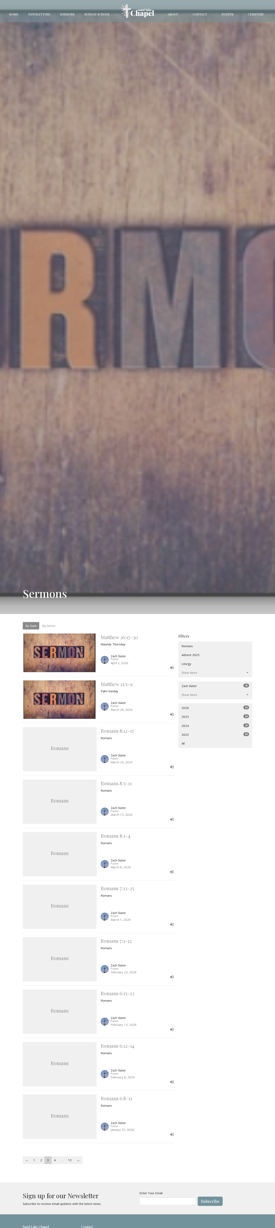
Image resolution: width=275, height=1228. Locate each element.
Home (13, 14)
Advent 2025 (191, 655)
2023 (215, 734)
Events (227, 14)
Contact (200, 14)
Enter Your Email (151, 1193)
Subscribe (210, 1201)
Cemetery (256, 14)
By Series (48, 626)
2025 (215, 716)
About (173, 14)
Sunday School (97, 14)
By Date (31, 626)
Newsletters (39, 14)
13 (70, 1160)
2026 (215, 708)
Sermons (67, 14)
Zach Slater (215, 686)
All (183, 743)
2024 (215, 725)
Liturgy (186, 664)
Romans (187, 646)
